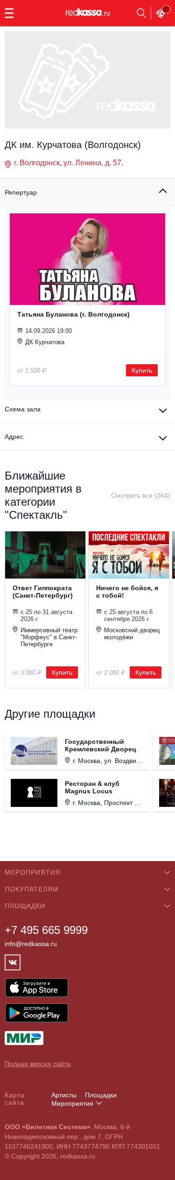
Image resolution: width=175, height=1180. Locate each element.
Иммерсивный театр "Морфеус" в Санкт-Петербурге (49, 637)
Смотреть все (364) (140, 495)
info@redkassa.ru (31, 943)
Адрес (14, 436)
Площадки (101, 1095)
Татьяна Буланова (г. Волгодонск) (73, 314)
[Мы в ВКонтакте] (13, 962)
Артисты (64, 1095)
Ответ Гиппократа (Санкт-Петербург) (43, 591)
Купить (142, 370)
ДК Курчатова (44, 342)
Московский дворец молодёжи (132, 634)
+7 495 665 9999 (46, 930)
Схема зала (23, 409)
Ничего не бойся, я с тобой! (127, 591)
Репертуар (21, 192)
